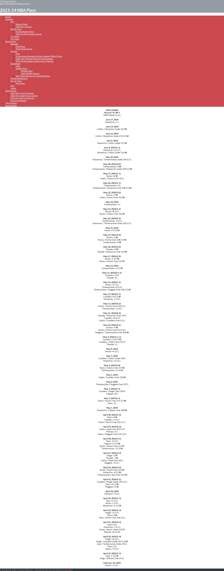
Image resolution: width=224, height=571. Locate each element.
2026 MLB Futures (24, 49)
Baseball (14, 44)
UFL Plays (14, 39)
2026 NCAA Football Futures (29, 34)
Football (9, 19)
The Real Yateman (8, 1)
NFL (12, 21)
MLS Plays (20, 83)
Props (118, 115)
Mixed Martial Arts (19, 78)
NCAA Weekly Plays (25, 31)
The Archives (11, 103)
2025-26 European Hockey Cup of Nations (35, 61)
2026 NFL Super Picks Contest (24, 95)
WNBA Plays (21, 68)
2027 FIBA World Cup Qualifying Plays (33, 76)
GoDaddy (68, 570)
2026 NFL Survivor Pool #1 (22, 98)
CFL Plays (14, 36)
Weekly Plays (22, 24)
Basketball (15, 63)
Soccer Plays (16, 81)
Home (8, 17)
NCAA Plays (16, 29)
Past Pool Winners (18, 100)
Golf (12, 86)
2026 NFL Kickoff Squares (22, 93)
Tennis (13, 88)
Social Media (11, 105)
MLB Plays (20, 46)
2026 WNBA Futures (30, 73)
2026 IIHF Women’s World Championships (34, 58)
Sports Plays (10, 41)
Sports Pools (10, 90)
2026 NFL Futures (24, 26)
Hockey (14, 51)
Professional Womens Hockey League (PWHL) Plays (39, 56)
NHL (18, 54)
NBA (18, 66)
